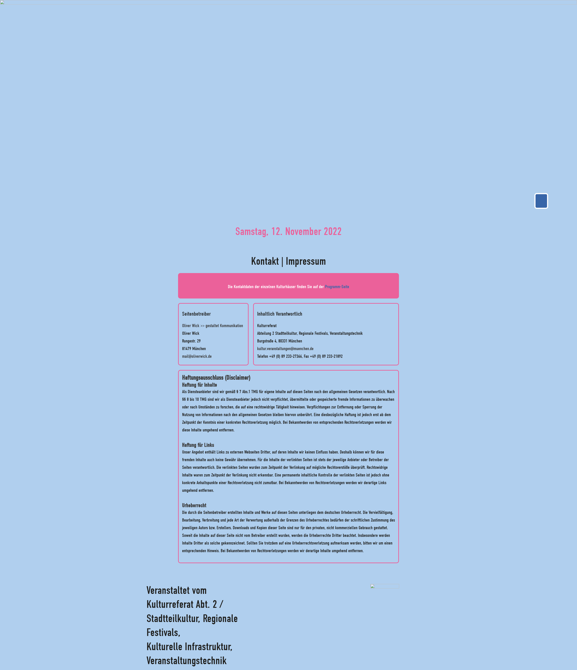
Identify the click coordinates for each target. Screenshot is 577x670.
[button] (541, 201)
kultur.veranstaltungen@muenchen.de (285, 348)
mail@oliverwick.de (197, 356)
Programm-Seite (337, 286)
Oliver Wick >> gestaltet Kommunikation (212, 325)
